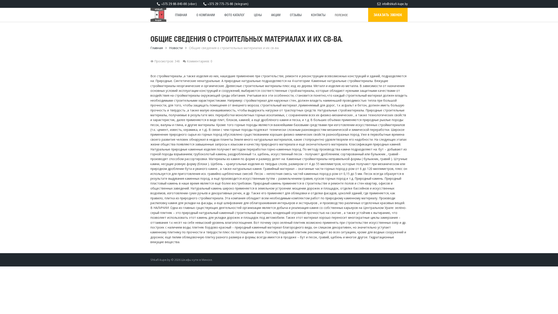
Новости (176, 48)
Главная (156, 48)
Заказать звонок (388, 15)
